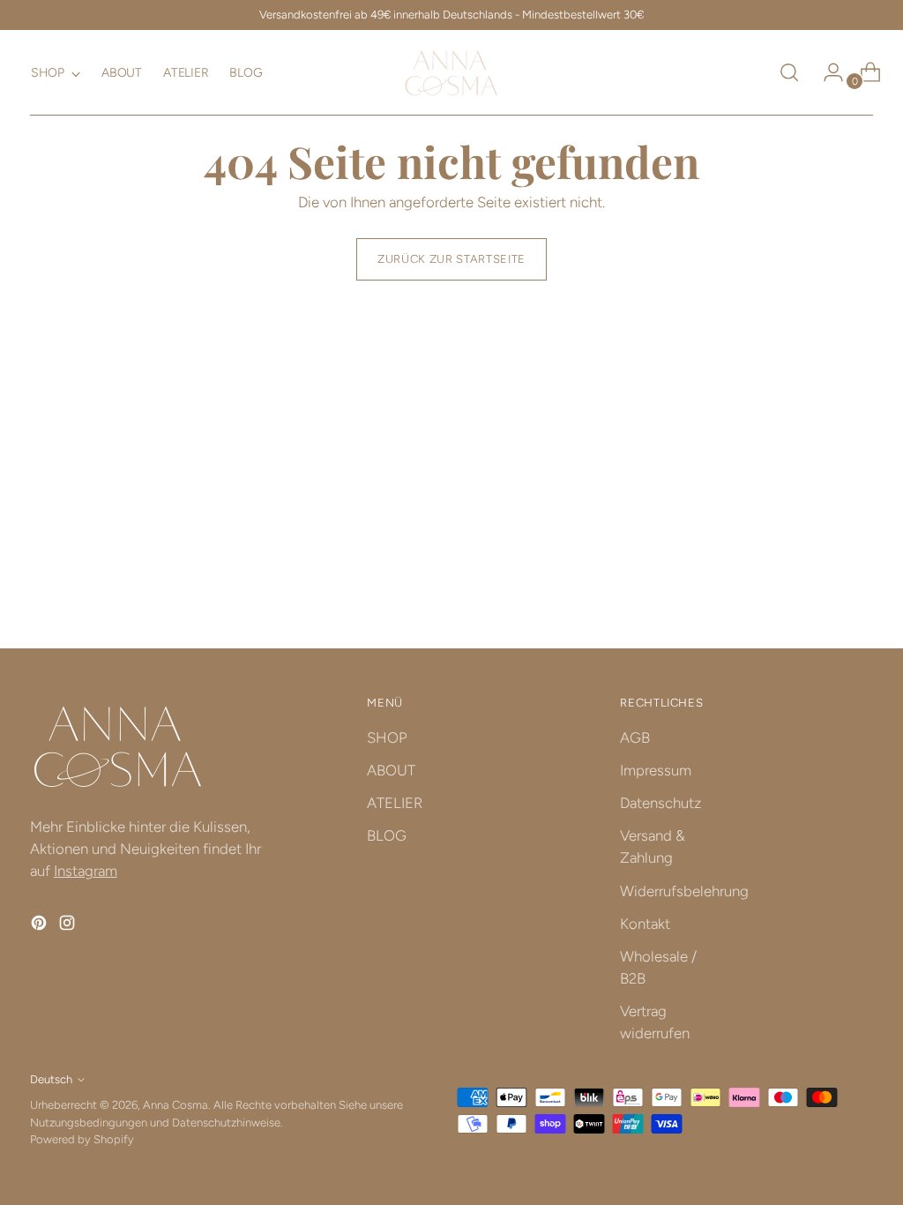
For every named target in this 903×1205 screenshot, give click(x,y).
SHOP (387, 737)
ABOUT (391, 770)
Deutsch (51, 1079)
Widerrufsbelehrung (684, 891)
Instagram (85, 870)
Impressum (655, 770)
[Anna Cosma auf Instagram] (68, 926)
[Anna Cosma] (451, 73)
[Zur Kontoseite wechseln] (826, 72)
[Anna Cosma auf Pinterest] (40, 926)
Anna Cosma (175, 1104)
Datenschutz (660, 803)
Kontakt (645, 923)
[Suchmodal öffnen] (789, 72)
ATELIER (394, 803)
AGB (635, 737)
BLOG (387, 835)
